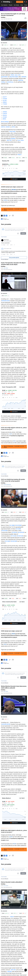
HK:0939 (14, 532)
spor (16, 75)
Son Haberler (4, 5)
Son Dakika (16, 5)
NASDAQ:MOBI (5, 724)
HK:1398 (7, 541)
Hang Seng (12, 131)
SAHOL (5, 115)
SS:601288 (4, 530)
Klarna (12, 916)
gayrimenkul (4, 76)
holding (3, 82)
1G (3, 168)
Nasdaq (13, 138)
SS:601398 (14, 541)
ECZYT (5, 97)
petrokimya (10, 82)
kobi (19, 75)
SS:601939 (21, 532)
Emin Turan (6, 239)
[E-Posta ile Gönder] (13, 215)
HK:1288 (18, 529)
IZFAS (13, 127)
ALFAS (5, 100)
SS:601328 (20, 536)
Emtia (25, 5)
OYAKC (5, 117)
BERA (4, 119)
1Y (11, 168)
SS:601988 (18, 525)
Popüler (10, 5)
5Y (13, 168)
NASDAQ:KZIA (5, 300)
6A (9, 168)
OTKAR (5, 98)
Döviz (21, 5)
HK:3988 (11, 525)
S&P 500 (9, 140)
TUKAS (5, 104)
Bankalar (23, 76)
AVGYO (3, 127)
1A (7, 168)
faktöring (20, 80)
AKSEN (5, 112)
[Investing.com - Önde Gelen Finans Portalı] (7, 2)
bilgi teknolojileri (14, 76)
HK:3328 (13, 536)
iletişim (12, 75)
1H (5, 168)
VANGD (8, 127)
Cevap (4, 244)
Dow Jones (20, 140)
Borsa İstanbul (5, 121)
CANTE (5, 113)
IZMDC (5, 102)
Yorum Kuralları (4, 236)
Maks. (17, 168)
